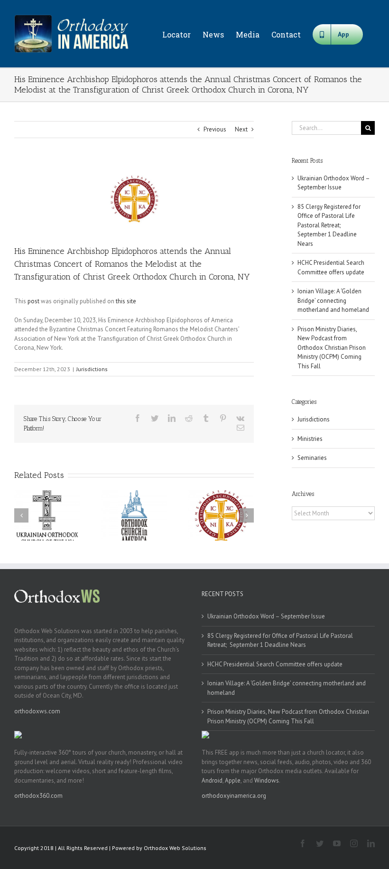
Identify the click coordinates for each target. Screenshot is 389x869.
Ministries (310, 439)
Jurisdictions (92, 369)
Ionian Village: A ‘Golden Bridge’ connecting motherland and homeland (333, 300)
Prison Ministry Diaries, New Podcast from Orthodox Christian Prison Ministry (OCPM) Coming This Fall (331, 347)
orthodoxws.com (37, 711)
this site (126, 301)
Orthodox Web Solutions (175, 847)
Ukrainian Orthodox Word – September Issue (266, 616)
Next (241, 129)
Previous (215, 129)
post (33, 301)
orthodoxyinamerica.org (234, 796)
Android (212, 780)
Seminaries (312, 458)
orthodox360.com (38, 796)
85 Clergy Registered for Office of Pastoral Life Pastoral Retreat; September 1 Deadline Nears (329, 225)
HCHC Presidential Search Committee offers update (275, 664)
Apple (233, 780)
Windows (266, 780)
